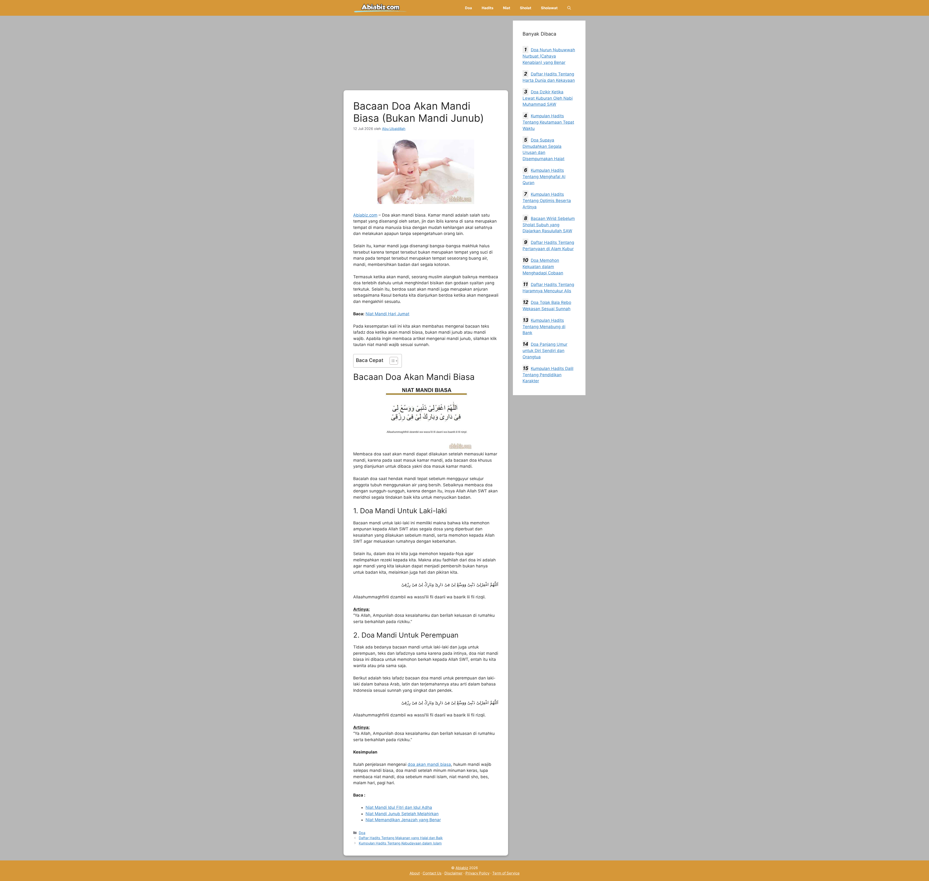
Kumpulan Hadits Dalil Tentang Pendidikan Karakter (548, 375)
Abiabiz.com (365, 215)
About (415, 873)
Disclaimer (453, 873)
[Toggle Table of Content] (391, 361)
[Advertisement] (426, 54)
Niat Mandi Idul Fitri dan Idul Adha (399, 807)
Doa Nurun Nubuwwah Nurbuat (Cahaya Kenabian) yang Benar (549, 56)
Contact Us (432, 873)
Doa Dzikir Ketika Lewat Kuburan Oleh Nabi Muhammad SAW (548, 98)
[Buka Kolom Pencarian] (569, 8)
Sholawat (549, 8)
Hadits (487, 8)
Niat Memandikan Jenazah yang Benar (403, 819)
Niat (506, 8)
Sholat (525, 8)
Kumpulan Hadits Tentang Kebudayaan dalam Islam (400, 843)
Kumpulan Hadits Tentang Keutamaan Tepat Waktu (548, 122)
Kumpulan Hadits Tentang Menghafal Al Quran (544, 176)
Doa (468, 8)
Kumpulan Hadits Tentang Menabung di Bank (544, 326)
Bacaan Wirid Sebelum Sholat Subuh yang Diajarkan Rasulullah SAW (549, 224)
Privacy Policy (477, 873)
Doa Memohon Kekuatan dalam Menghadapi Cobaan (543, 266)
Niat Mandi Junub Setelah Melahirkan (402, 813)
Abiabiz (462, 868)
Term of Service (506, 873)
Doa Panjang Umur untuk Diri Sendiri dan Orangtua (545, 350)
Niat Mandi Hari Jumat (387, 313)
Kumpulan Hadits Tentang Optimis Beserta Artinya (547, 200)
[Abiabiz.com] (380, 8)
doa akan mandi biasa (429, 764)
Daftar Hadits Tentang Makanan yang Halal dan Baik (401, 838)
